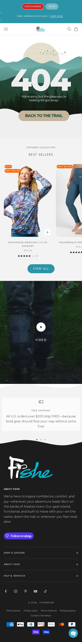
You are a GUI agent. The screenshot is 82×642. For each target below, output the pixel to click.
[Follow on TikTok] (45, 591)
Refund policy (13, 610)
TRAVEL (51, 6)
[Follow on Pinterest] (25, 591)
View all (41, 269)
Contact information (41, 615)
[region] (41, 414)
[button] (73, 633)
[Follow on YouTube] (35, 591)
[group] (41, 86)
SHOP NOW (56, 16)
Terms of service (49, 610)
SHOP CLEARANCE (33, 6)
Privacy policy (31, 610)
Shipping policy (68, 610)
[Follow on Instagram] (16, 591)
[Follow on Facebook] (6, 591)
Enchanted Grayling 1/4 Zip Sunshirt (27, 244)
